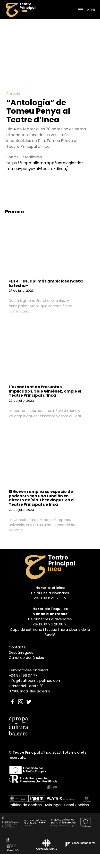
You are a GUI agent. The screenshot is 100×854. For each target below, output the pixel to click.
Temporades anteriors (29, 670)
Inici (38, 10)
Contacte (17, 647)
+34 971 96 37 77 (23, 675)
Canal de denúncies (26, 657)
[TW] (29, 696)
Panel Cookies (76, 804)
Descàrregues (21, 652)
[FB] (12, 696)
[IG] (20, 696)
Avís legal (53, 804)
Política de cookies (25, 804)
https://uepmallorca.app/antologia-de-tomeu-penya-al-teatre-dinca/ (44, 165)
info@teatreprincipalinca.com (35, 680)
